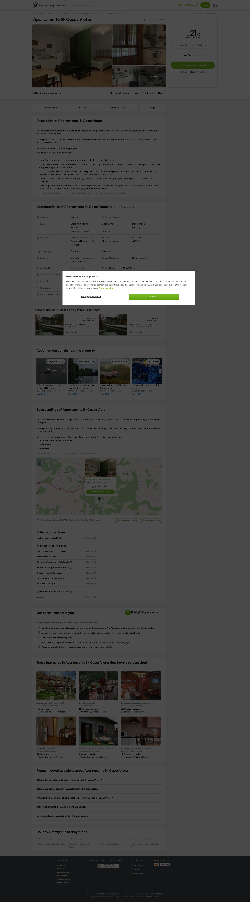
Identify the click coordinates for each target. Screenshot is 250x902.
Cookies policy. (106, 288)
